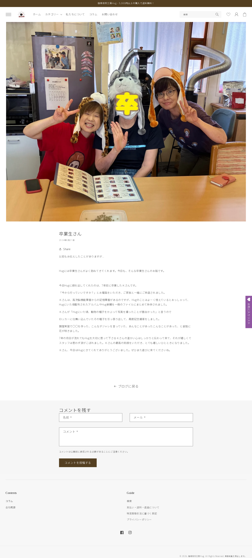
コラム (9, 501)
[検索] (217, 14)
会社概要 (10, 507)
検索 (129, 501)
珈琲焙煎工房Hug (196, 556)
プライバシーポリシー (139, 519)
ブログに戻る (128, 386)
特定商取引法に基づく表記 (142, 513)
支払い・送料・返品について (143, 507)
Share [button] (67, 249)
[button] (8, 14)
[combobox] (200, 14)
